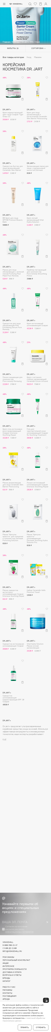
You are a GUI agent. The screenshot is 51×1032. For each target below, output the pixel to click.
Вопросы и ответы (12, 975)
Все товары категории (13, 57)
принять (25, 1027)
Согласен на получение (19, 929)
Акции (5, 963)
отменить (41, 1027)
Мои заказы (8, 957)
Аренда (6, 999)
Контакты (7, 993)
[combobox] (37, 48)
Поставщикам (9, 996)
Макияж (37, 57)
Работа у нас (9, 987)
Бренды (6, 978)
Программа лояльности (15, 969)
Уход (29, 57)
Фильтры (11, 48)
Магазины (7, 990)
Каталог (7, 981)
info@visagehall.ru (12, 951)
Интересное (8, 966)
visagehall (8, 942)
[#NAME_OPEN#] (46, 1000)
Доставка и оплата (12, 972)
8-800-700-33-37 (10, 945)
